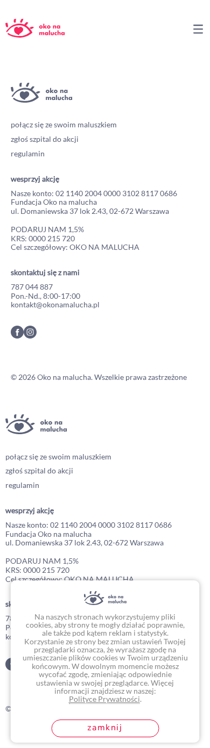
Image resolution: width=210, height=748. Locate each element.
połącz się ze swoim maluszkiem (64, 124)
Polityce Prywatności (104, 698)
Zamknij (104, 727)
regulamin (28, 153)
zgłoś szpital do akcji (45, 138)
